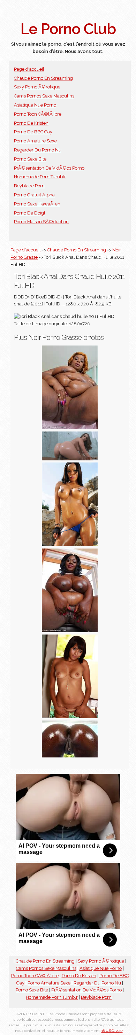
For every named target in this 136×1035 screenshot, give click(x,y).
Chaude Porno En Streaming (43, 78)
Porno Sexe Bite (30, 159)
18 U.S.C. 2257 (112, 1031)
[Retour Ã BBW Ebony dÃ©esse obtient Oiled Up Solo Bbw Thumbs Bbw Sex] (70, 630)
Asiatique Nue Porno (35, 105)
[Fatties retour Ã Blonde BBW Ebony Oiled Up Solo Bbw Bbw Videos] (70, 427)
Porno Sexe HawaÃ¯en (37, 204)
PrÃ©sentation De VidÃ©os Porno (49, 168)
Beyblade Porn (29, 185)
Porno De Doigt (29, 213)
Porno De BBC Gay (33, 131)
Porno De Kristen (31, 123)
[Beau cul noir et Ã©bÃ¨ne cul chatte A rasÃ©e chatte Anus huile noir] (70, 755)
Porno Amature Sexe (35, 140)
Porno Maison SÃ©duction (41, 221)
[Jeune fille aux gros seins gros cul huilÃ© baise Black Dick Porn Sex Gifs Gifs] (70, 458)
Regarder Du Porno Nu (37, 150)
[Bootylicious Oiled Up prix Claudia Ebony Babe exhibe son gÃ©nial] (70, 544)
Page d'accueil (29, 69)
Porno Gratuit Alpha (34, 194)
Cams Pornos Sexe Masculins (44, 96)
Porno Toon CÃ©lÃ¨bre (37, 114)
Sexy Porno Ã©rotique (37, 87)
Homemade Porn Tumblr (40, 176)
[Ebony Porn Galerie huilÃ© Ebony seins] (70, 716)
